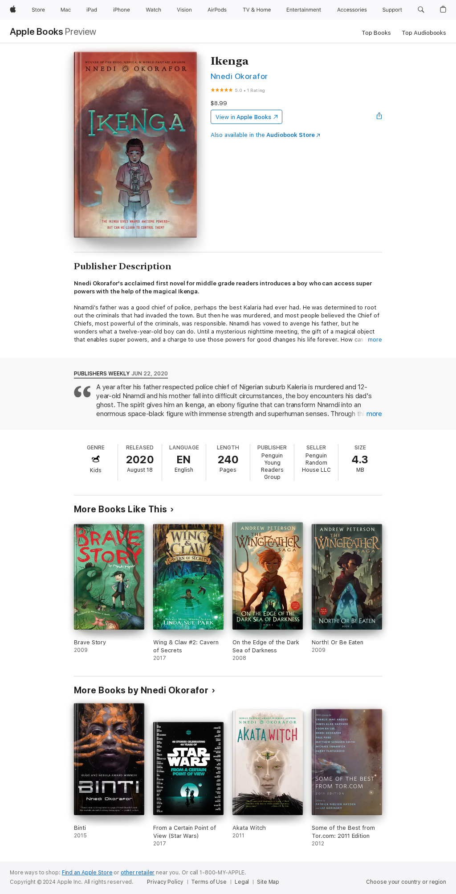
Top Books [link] (376, 32)
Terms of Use (209, 882)
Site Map (268, 882)
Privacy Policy (165, 882)
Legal (242, 882)
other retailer (138, 872)
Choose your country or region (406, 882)
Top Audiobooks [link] (424, 32)
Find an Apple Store (87, 872)
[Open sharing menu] (379, 117)
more (375, 339)
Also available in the (263, 135)
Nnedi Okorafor (239, 76)
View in (243, 117)
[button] (421, 10)
